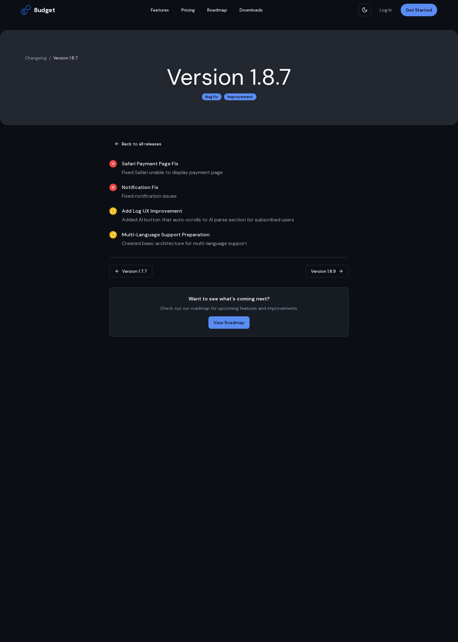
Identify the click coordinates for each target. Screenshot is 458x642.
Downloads (251, 10)
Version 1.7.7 (134, 271)
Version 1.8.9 (323, 271)
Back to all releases (141, 144)
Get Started (419, 10)
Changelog (36, 58)
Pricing (188, 10)
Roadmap (217, 10)
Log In (386, 10)
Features (160, 10)
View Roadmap (229, 322)
